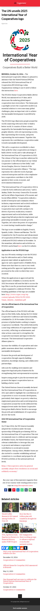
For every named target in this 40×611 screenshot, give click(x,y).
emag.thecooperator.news (23, 485)
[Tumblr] (25, 549)
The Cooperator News (20, 3)
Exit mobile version (20, 608)
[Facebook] (3, 549)
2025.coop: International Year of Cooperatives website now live (20, 552)
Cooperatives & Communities (14, 560)
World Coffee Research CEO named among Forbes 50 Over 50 (10, 517)
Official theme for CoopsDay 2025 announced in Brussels (20, 566)
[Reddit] (22, 549)
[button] (5, 489)
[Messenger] (18, 549)
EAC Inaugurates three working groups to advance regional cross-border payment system (28, 539)
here (16, 90)
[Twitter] (7, 549)
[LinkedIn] (14, 549)
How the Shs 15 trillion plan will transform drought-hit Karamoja (28, 517)
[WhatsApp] (11, 549)
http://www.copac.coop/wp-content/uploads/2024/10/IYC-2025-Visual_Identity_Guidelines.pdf (16, 297)
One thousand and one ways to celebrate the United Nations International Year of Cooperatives (20, 581)
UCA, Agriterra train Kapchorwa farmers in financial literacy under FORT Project (10, 538)
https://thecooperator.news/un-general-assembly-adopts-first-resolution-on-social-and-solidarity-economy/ (20, 468)
